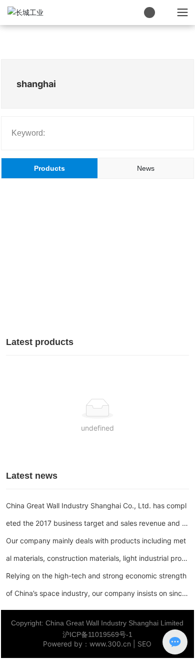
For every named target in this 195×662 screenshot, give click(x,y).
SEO (145, 643)
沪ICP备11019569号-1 (97, 634)
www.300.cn (110, 643)
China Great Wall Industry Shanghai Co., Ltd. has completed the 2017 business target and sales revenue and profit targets (97, 523)
